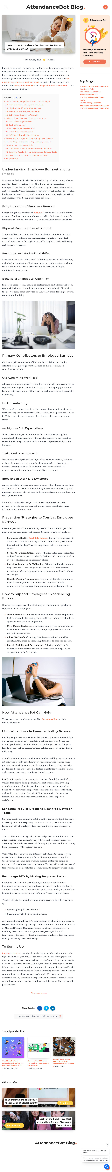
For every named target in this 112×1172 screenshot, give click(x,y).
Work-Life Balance (38, 538)
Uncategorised (40, 993)
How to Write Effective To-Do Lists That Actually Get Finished (38, 1063)
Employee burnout (11, 953)
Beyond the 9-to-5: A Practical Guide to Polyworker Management (63, 1061)
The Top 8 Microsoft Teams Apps (94, 108)
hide (18, 98)
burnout (38, 213)
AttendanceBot (50, 719)
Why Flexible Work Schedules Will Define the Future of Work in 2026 (12, 1063)
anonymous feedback (24, 85)
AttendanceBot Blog (54, 7)
